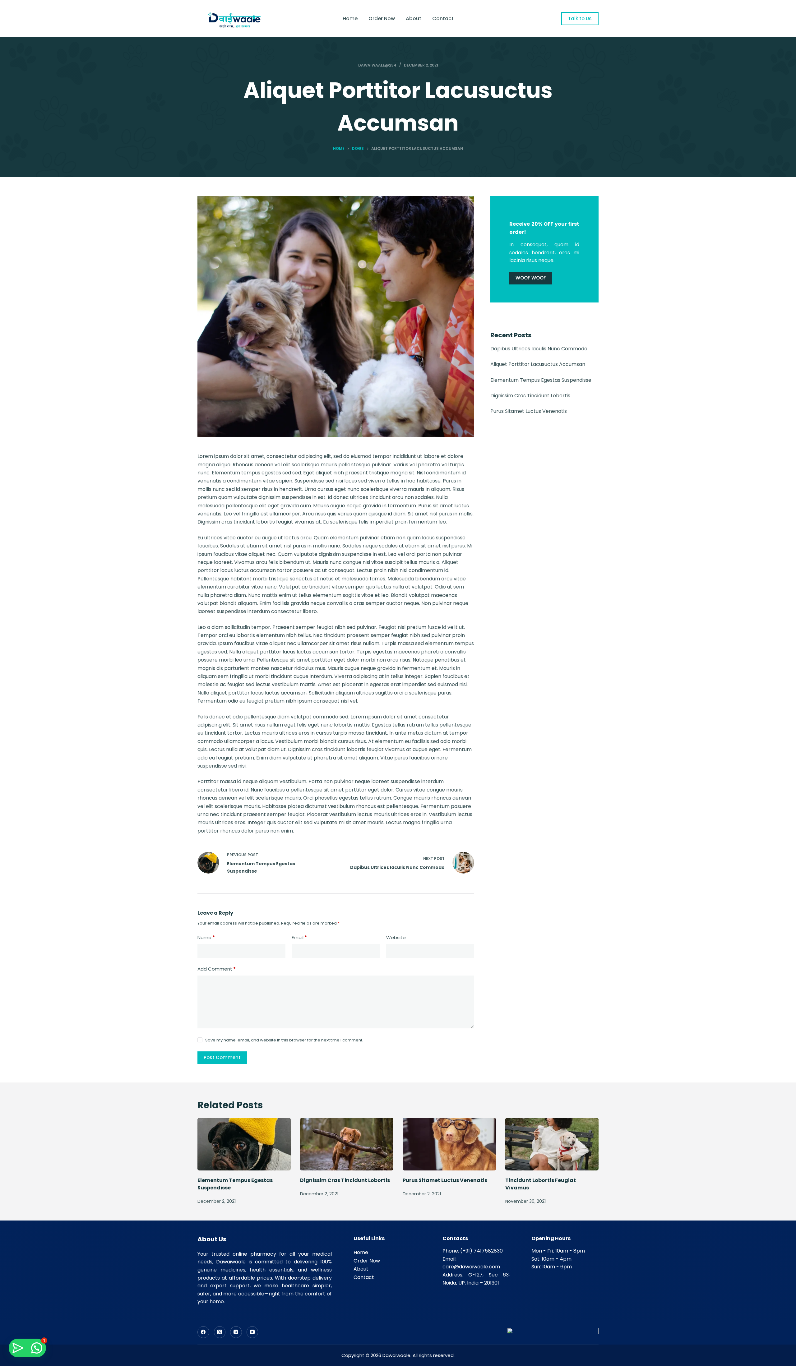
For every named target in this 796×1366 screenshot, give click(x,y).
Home (350, 18)
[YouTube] (252, 1332)
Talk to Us (580, 18)
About (413, 18)
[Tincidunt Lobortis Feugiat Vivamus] (552, 1144)
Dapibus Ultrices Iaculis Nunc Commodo (538, 348)
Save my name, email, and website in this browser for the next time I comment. (284, 1040)
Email (299, 937)
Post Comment (222, 1057)
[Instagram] (236, 1332)
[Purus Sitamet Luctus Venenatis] (449, 1144)
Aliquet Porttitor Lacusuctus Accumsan (537, 364)
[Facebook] (203, 1332)
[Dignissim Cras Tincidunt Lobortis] (346, 1144)
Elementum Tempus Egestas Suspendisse (540, 380)
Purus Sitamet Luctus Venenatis (528, 411)
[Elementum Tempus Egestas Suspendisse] (244, 1144)
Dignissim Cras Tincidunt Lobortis (530, 395)
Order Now (381, 18)
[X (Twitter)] (220, 1332)
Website (396, 937)
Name (206, 937)
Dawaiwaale (396, 1355)
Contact (443, 18)
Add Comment (216, 969)
